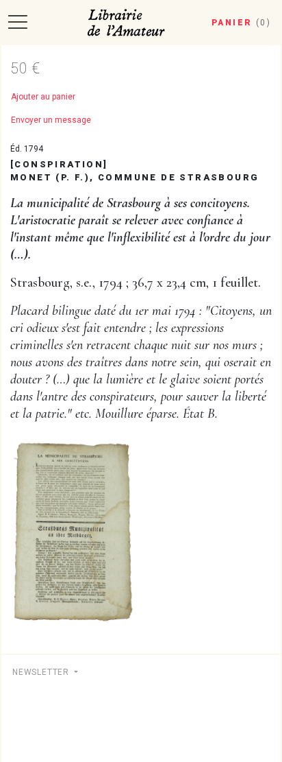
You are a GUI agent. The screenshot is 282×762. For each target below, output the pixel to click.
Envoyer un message (51, 120)
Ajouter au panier (43, 97)
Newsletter (42, 672)
